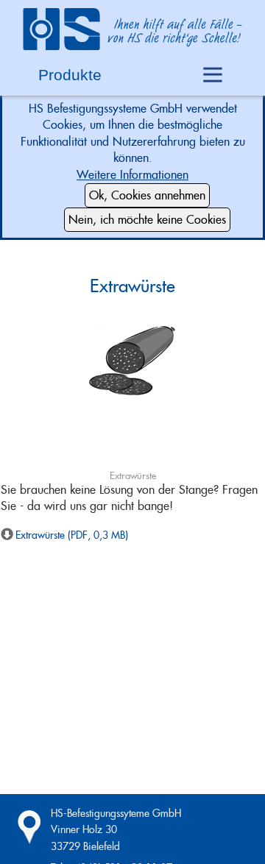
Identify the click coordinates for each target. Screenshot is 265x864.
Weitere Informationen (132, 175)
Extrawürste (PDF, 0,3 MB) (71, 535)
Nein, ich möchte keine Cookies (147, 219)
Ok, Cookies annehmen (147, 195)
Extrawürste (132, 286)
